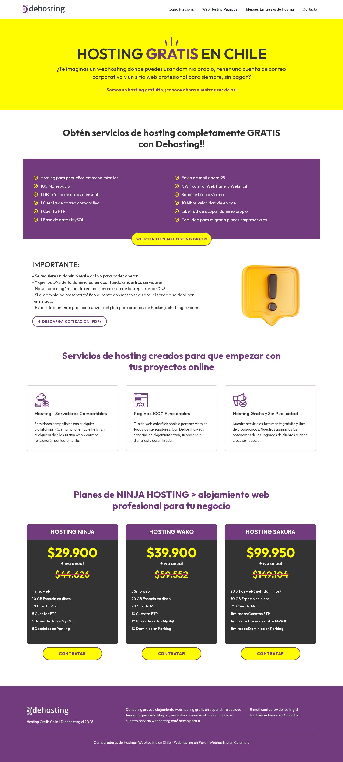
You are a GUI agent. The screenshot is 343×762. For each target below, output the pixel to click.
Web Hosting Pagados (219, 9)
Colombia (291, 715)
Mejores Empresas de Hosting (270, 9)
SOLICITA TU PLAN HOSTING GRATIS (171, 239)
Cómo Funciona (181, 9)
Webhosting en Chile (154, 742)
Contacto (310, 9)
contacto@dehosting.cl (279, 709)
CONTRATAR (72, 653)
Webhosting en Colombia (229, 742)
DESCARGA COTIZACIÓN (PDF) (71, 321)
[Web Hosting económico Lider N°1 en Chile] (44, 9)
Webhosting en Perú (190, 742)
